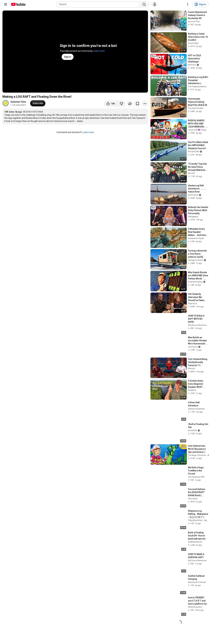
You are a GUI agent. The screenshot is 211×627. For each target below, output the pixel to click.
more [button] (80, 121)
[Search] (144, 4)
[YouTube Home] (18, 4)
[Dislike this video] (121, 103)
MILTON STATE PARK (33, 112)
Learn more (99, 51)
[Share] (130, 103)
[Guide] (5, 4)
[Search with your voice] (155, 4)
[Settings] (188, 4)
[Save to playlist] (137, 103)
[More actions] (145, 103)
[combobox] (99, 4)
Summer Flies (18, 101)
